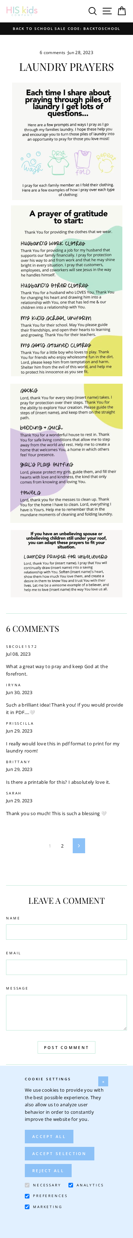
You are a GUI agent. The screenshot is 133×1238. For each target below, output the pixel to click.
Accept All (49, 1136)
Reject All (48, 1170)
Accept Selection (59, 1153)
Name (13, 918)
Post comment (66, 1047)
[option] (66, 28)
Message (17, 988)
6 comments (53, 52)
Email (13, 953)
